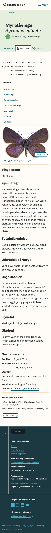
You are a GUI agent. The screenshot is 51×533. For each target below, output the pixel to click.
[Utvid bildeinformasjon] (6, 161)
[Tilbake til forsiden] (14, 4)
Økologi (7, 122)
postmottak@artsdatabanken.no (24, 484)
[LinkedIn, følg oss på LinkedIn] (22, 505)
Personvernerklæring (11, 526)
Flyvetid (7, 116)
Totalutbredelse (11, 100)
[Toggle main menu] (42, 5)
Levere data (19, 529)
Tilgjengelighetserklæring (33, 526)
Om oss (14, 446)
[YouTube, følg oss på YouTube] (27, 505)
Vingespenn (9, 89)
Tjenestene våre (17, 450)
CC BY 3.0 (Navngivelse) (25, 388)
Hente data (6, 529)
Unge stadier (9, 111)
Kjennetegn (9, 94)
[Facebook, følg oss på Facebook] (13, 505)
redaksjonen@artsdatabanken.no (25, 462)
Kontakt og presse (18, 454)
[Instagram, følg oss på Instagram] (17, 505)
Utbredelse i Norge (12, 105)
